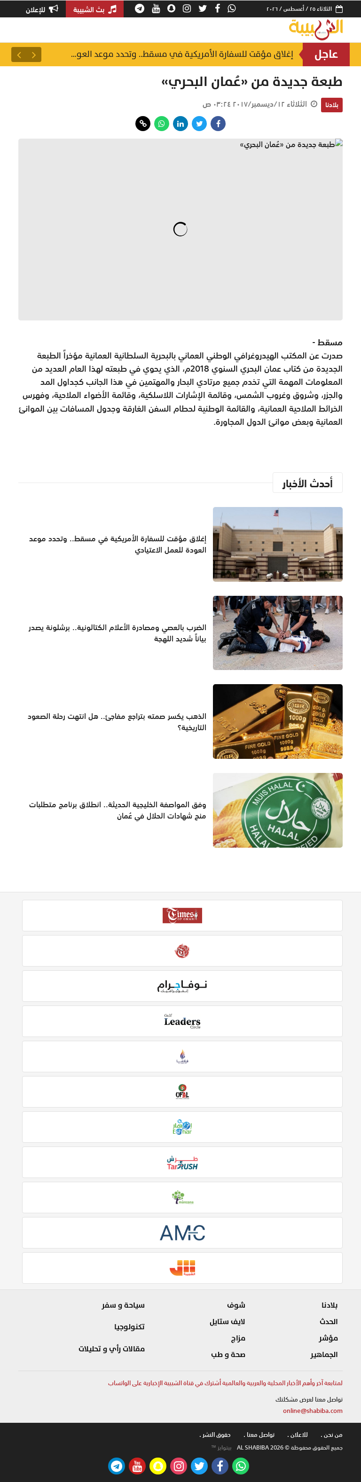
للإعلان (36, 9)
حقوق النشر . (215, 1434)
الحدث (329, 1322)
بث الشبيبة (89, 9)
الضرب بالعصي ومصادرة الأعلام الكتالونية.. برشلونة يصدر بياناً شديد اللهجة (117, 633)
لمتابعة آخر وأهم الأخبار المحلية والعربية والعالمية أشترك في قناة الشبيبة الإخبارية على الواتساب (225, 1383)
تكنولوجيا (129, 1327)
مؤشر (328, 1338)
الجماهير (324, 1355)
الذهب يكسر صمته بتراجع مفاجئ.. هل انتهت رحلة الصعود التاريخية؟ (117, 722)
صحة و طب (228, 1355)
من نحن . (332, 1434)
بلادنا (331, 104)
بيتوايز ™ (221, 1448)
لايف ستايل (227, 1322)
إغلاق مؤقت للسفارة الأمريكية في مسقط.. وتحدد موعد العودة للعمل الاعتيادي (180, 54)
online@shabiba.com (313, 1410)
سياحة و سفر (123, 1305)
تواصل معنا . (259, 1434)
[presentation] (33, 54)
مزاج (238, 1338)
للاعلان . (297, 1434)
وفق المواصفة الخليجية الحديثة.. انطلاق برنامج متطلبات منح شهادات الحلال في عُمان (117, 810)
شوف (236, 1305)
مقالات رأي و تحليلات (111, 1349)
